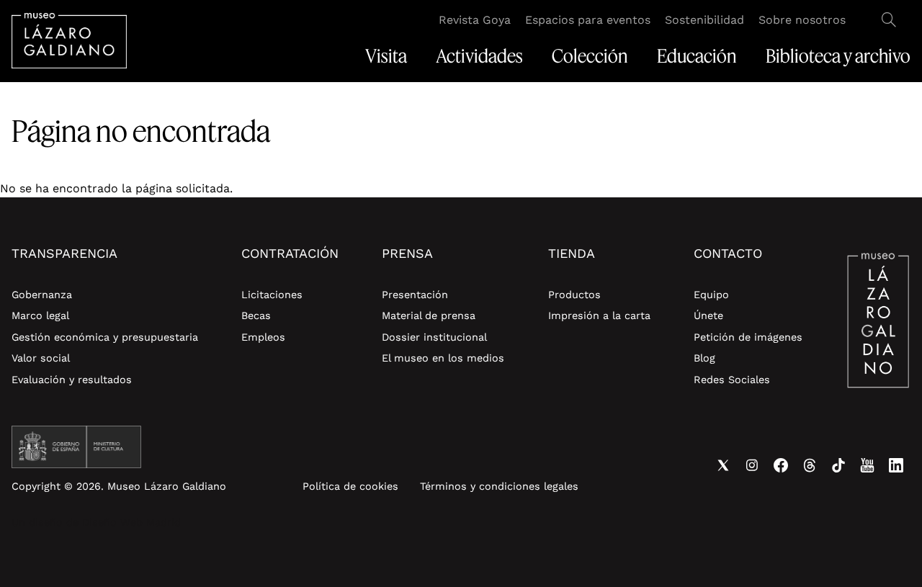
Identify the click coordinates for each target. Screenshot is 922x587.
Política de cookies (350, 486)
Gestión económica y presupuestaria (105, 337)
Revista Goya (475, 20)
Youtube (867, 465)
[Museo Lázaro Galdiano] (69, 40)
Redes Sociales (732, 379)
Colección (590, 56)
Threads (809, 465)
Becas (256, 315)
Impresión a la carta (599, 315)
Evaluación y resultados (72, 379)
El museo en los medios (443, 358)
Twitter (723, 465)
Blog (704, 358)
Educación (697, 56)
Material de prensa (428, 315)
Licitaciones (272, 294)
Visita (386, 56)
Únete (708, 315)
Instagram (752, 465)
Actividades (479, 56)
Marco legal (40, 315)
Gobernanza (42, 294)
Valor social (41, 358)
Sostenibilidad (704, 20)
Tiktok (838, 465)
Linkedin (896, 465)
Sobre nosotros (802, 20)
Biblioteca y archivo (838, 56)
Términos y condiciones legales (499, 486)
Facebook (781, 465)
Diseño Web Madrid (131, 522)
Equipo (711, 294)
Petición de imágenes (748, 337)
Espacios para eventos (587, 20)
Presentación (415, 294)
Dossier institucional (434, 337)
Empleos (263, 337)
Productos (574, 294)
